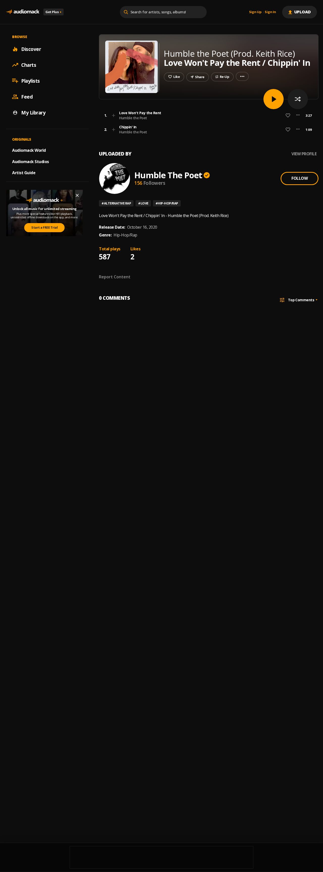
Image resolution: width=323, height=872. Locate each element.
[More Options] (298, 115)
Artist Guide (23, 172)
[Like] (288, 115)
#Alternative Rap (116, 203)
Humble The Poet (168, 175)
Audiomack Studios (30, 161)
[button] (207, 115)
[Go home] (22, 12)
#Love (143, 203)
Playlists (30, 80)
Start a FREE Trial (44, 227)
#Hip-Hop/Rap (166, 203)
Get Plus (53, 12)
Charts (28, 65)
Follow (299, 178)
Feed (27, 96)
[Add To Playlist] (113, 115)
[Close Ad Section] (77, 195)
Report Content (114, 277)
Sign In (270, 12)
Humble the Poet (133, 117)
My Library (33, 112)
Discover (31, 49)
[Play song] (273, 99)
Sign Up (255, 12)
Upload (302, 12)
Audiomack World (29, 150)
